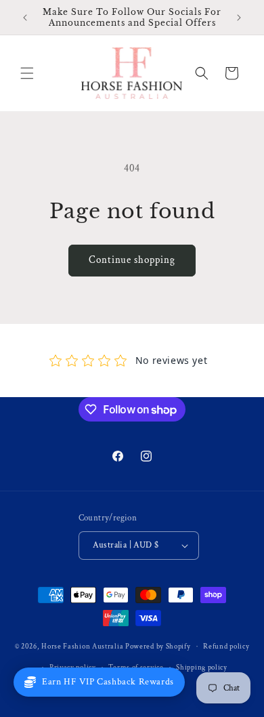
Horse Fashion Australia (82, 646)
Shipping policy (201, 667)
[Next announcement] (239, 18)
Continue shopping (132, 259)
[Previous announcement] (25, 18)
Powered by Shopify (158, 646)
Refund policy (226, 646)
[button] (27, 73)
